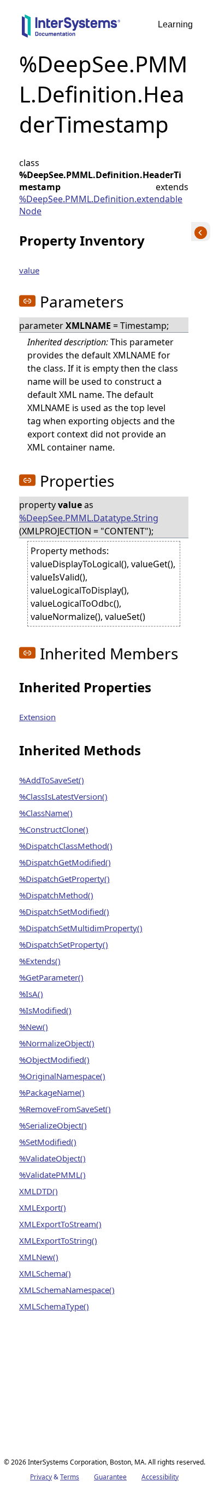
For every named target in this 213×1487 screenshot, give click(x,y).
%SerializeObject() (53, 1125)
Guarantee (110, 1477)
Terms (69, 1477)
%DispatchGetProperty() (64, 878)
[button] (27, 301)
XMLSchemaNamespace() (67, 1289)
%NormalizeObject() (56, 1043)
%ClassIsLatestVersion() (63, 796)
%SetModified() (47, 1141)
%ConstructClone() (53, 829)
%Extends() (40, 960)
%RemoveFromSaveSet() (65, 1108)
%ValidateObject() (52, 1158)
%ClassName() (46, 812)
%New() (33, 1026)
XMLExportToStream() (60, 1223)
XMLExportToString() (58, 1240)
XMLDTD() (38, 1191)
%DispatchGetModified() (65, 862)
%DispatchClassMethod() (66, 845)
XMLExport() (42, 1207)
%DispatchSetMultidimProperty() (81, 927)
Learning (175, 24)
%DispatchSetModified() (64, 911)
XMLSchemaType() (54, 1306)
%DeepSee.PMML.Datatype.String (88, 518)
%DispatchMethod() (56, 895)
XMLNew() (38, 1256)
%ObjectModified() (54, 1059)
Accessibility (160, 1477)
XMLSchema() (45, 1273)
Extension (37, 716)
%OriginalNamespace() (62, 1075)
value (29, 270)
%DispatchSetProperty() (63, 944)
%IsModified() (45, 1010)
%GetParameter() (51, 977)
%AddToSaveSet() (51, 779)
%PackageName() (52, 1092)
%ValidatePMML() (52, 1174)
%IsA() (31, 993)
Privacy (41, 1477)
